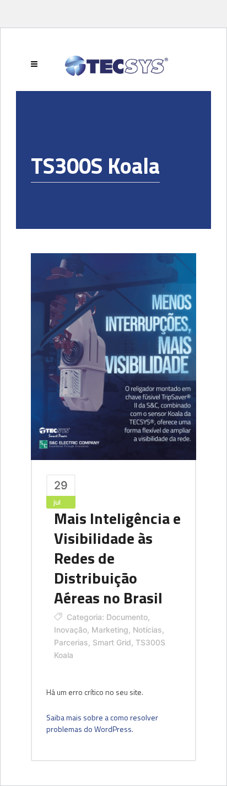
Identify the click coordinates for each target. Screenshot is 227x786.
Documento (127, 617)
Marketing (109, 629)
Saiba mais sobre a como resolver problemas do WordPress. (102, 723)
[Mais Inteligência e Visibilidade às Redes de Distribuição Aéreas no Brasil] (113, 355)
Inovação (70, 629)
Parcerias (71, 642)
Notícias (147, 629)
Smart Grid (112, 642)
